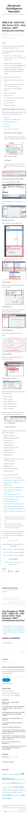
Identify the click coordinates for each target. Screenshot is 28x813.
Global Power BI (21, 783)
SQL (12, 792)
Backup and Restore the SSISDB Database (14, 487)
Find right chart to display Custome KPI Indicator (10, 703)
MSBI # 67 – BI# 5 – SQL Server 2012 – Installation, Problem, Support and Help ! (11, 598)
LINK (15, 787)
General (14, 783)
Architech (5, 774)
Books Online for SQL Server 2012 (12, 494)
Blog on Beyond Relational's (8, 691)
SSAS (22, 34)
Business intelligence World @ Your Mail (13, 667)
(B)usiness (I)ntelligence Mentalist (14, 8)
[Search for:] (9, 661)
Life (12, 787)
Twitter (11, 562)
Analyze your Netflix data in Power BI (11, 727)
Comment (21, 652)
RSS (16, 564)
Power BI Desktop (21, 790)
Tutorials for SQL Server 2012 (11, 501)
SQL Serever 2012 (17, 34)
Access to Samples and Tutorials (11, 129)
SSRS (6, 36)
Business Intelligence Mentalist (10, 555)
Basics (13, 774)
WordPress (11, 564)
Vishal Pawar (6, 33)
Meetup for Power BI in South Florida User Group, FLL (12, 719)
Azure (9, 774)
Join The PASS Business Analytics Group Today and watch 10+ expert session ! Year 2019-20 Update (13, 708)
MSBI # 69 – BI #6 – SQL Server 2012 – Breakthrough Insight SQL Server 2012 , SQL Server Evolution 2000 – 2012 (14, 603)
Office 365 (10, 790)
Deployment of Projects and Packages (13, 478)
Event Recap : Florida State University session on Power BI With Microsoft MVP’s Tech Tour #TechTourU (14, 747)
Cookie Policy (23, 807)
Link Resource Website (13, 540)
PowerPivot (4, 792)
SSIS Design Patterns (15, 795)
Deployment (7, 117)
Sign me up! (6, 680)
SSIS (3, 36)
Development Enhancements (10, 122)
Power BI (14, 790)
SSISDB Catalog (8, 485)
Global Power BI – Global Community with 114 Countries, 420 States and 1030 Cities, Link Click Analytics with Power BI (14, 731)
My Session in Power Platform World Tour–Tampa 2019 (12, 723)
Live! (11, 34)
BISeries (8, 34)
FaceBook (7, 562)
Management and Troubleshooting (12, 119)
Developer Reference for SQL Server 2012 (14, 496)
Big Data (18, 774)
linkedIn (16, 562)
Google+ (20, 562)
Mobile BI (4, 790)
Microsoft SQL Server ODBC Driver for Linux (14, 508)
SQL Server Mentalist (8, 552)
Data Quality (7, 126)
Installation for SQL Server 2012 (11, 499)
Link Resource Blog (7, 549)
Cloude (20, 779)
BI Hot (4, 34)
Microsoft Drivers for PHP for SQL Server (13, 506)
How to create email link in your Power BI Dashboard (11, 742)
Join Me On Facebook (8, 762)
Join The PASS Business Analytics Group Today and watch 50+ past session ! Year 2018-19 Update (13, 714)
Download (8, 783)
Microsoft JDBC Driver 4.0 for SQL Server (14, 504)
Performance (7, 124)
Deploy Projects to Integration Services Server (15, 480)
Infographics (5, 787)
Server (9, 792)
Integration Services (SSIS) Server (12, 482)
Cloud (17, 779)
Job (9, 787)
